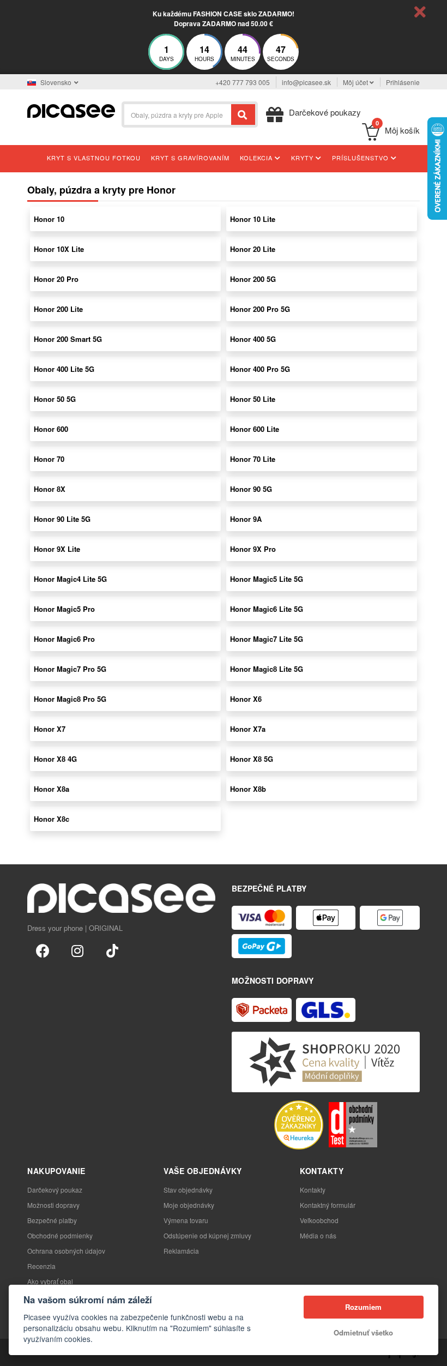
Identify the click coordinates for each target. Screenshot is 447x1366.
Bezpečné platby (52, 1220)
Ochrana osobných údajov (66, 1250)
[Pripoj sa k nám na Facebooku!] (42, 950)
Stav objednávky (188, 1189)
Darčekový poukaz (54, 1189)
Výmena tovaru (186, 1220)
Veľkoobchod (319, 1220)
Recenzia (41, 1266)
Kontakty (312, 1189)
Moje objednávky (189, 1204)
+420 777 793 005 (242, 82)
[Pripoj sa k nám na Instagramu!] (77, 950)
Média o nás (318, 1235)
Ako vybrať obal (50, 1281)
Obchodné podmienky (60, 1235)
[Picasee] (71, 110)
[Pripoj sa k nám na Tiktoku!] (112, 950)
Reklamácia (181, 1250)
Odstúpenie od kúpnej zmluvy (207, 1235)
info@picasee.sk (306, 82)
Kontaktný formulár (327, 1204)
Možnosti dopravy (53, 1204)
